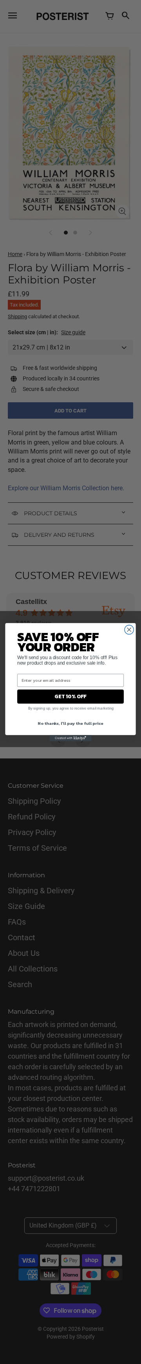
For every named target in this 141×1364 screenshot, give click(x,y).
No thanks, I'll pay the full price (70, 723)
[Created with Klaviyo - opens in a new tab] (71, 738)
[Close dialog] (129, 629)
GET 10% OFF (70, 696)
